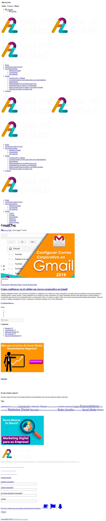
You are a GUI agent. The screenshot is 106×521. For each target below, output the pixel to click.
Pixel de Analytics (44, 410)
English (13, 11)
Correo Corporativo (52, 406)
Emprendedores (89, 406)
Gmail (101, 406)
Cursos (76, 406)
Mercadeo (34, 409)
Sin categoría (9, 334)
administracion (5, 406)
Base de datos (14, 406)
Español (10, 9)
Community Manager (38, 406)
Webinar (100, 410)
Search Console (78, 410)
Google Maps (4, 410)
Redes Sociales (66, 409)
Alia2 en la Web (6, 230)
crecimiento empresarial (65, 406)
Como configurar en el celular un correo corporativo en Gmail (34, 289)
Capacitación (5, 285)
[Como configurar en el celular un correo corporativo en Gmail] (38, 277)
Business (8, 328)
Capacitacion (24, 406)
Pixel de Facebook (52, 410)
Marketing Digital (16, 285)
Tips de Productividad (30, 285)
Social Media (89, 409)
